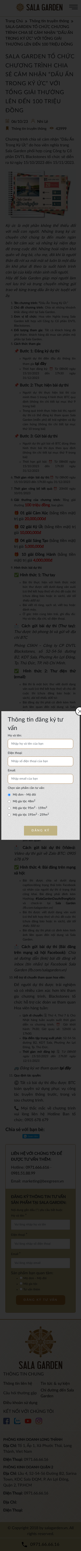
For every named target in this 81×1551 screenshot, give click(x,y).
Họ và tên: (15, 735)
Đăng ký (41, 830)
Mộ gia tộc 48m (24, 801)
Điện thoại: (15, 753)
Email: (12, 770)
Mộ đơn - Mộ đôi (24, 794)
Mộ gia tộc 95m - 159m (30, 808)
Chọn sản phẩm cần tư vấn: (26, 788)
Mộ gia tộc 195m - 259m (31, 814)
